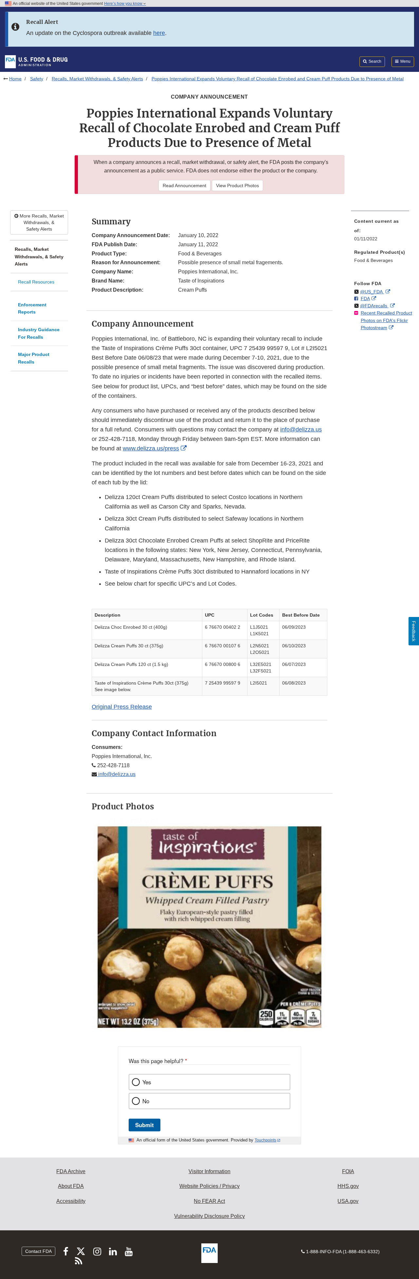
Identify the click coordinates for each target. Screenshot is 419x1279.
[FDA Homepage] (36, 61)
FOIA (348, 1171)
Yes (146, 1082)
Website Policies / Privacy (209, 1186)
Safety (36, 78)
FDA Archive (70, 1171)
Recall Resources (36, 281)
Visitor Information (209, 1171)
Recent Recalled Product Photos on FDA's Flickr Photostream (386, 320)
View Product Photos (237, 185)
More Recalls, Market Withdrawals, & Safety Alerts (41, 222)
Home (15, 78)
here (159, 33)
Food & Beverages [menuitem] (373, 260)
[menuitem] (380, 232)
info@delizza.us (301, 429)
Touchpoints (265, 1140)
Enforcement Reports (32, 308)
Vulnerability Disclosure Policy (209, 1216)
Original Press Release (122, 707)
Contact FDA (38, 1251)
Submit (144, 1125)
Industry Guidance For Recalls (39, 333)
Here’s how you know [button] (123, 3)
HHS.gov (348, 1186)
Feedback (413, 631)
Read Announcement (184, 185)
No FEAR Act (209, 1201)
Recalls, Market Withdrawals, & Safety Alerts (97, 78)
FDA (365, 298)
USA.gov (347, 1201)
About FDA (71, 1186)
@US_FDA (372, 291)
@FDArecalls (374, 305)
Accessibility (70, 1201)
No (145, 1101)
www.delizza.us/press (151, 448)
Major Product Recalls (33, 358)
